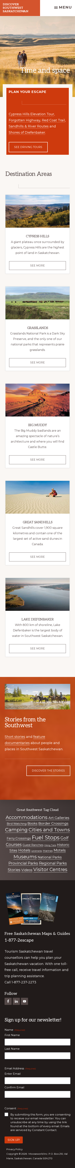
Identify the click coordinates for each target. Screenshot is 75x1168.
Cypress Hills (37, 236)
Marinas (48, 850)
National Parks (50, 857)
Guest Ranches (33, 845)
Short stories (15, 737)
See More (43, 267)
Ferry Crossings (19, 838)
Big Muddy (37, 425)
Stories (14, 870)
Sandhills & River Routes (29, 126)
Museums (25, 856)
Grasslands (37, 328)
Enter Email (13, 1073)
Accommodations (27, 817)
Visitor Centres (50, 869)
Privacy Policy (14, 1149)
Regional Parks (53, 863)
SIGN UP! (14, 1140)
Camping (16, 830)
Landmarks (36, 851)
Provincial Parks (23, 863)
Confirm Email (14, 1087)
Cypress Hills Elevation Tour (31, 114)
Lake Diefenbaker (37, 619)
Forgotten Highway (24, 120)
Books (32, 824)
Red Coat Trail (53, 120)
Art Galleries (58, 817)
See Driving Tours (28, 147)
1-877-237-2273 (24, 982)
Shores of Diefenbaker (27, 133)
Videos (26, 870)
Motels (60, 850)
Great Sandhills (37, 522)
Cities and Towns (49, 830)
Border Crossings (53, 823)
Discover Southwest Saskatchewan (15, 8)
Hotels (24, 850)
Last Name (12, 1048)
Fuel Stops (46, 837)
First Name (12, 1035)
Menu (65, 7)
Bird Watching (17, 823)
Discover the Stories (48, 770)
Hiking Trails (50, 845)
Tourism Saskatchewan (24, 951)
